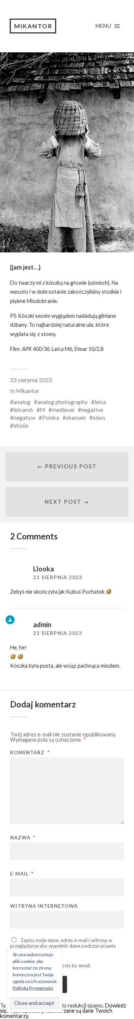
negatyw (24, 417)
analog (22, 402)
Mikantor (33, 25)
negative (92, 409)
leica (100, 402)
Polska (50, 417)
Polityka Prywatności (33, 988)
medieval (63, 409)
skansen (76, 417)
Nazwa (22, 837)
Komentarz (30, 752)
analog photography (62, 402)
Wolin (21, 425)
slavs (99, 417)
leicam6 (23, 409)
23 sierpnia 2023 (31, 380)
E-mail (22, 873)
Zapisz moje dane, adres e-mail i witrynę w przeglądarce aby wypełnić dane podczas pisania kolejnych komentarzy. (63, 945)
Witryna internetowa (44, 906)
